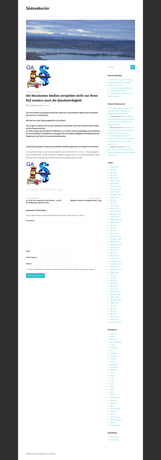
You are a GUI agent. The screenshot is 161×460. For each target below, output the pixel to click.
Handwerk (113, 370)
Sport (112, 406)
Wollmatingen (114, 425)
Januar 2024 (114, 233)
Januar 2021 (114, 319)
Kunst (112, 381)
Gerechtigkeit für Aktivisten (48, 190)
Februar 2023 (114, 255)
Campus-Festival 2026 (118, 91)
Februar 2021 (114, 316)
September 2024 (116, 219)
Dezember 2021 (115, 291)
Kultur (112, 378)
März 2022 (114, 286)
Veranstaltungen (115, 420)
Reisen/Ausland (115, 397)
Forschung (113, 356)
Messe (112, 386)
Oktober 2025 (115, 192)
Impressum (114, 437)
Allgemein (38, 92)
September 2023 (116, 244)
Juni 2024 (113, 228)
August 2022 (114, 272)
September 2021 (116, 300)
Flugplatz (113, 353)
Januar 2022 (114, 289)
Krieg (112, 375)
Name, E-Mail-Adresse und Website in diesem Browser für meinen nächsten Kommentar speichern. (61, 269)
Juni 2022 (113, 278)
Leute (112, 383)
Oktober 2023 (115, 241)
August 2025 (114, 197)
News (112, 392)
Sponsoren (113, 403)
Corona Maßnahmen (32, 190)
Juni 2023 (113, 250)
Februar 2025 (114, 206)
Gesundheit (114, 367)
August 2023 (114, 247)
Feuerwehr (113, 348)
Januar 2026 (114, 183)
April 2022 (113, 283)
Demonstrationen (116, 342)
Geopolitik (113, 364)
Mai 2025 (113, 203)
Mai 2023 (113, 253)
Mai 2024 (113, 230)
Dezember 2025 (115, 186)
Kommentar (30, 220)
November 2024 (115, 214)
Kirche (112, 372)
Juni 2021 (113, 308)
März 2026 (114, 178)
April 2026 (113, 175)
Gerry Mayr (46, 105)
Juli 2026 (113, 169)
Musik (112, 389)
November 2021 (115, 294)
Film (111, 350)
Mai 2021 (113, 311)
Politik (112, 395)
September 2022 (116, 269)
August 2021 (114, 303)
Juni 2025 (113, 200)
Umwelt (112, 414)
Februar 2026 (114, 181)
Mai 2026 (113, 172)
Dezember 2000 (115, 322)
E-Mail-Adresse (32, 257)
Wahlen (112, 422)
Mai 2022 (113, 280)
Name (28, 251)
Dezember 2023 (115, 236)
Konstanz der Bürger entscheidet (121, 88)
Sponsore (113, 400)
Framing (113, 359)
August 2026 (114, 167)
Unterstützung (115, 417)
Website (29, 263)
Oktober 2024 (115, 217)
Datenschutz (114, 440)
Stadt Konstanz (115, 408)
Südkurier (60, 190)
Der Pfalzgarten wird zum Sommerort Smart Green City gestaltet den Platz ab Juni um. (121, 111)
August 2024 (114, 222)
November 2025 (115, 189)
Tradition (113, 411)
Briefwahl (113, 339)
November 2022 (115, 264)
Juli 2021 (113, 305)
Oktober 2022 (115, 266)
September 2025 (116, 194)
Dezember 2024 (115, 211)
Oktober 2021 (115, 297)
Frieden (112, 361)
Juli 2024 (113, 225)
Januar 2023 (114, 258)
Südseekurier (37, 8)
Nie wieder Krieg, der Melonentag (121, 79)
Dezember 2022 (115, 261)
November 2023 (115, 239)
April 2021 (113, 314)
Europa (112, 345)
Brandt (112, 336)
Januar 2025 (114, 208)
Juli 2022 (113, 275)
